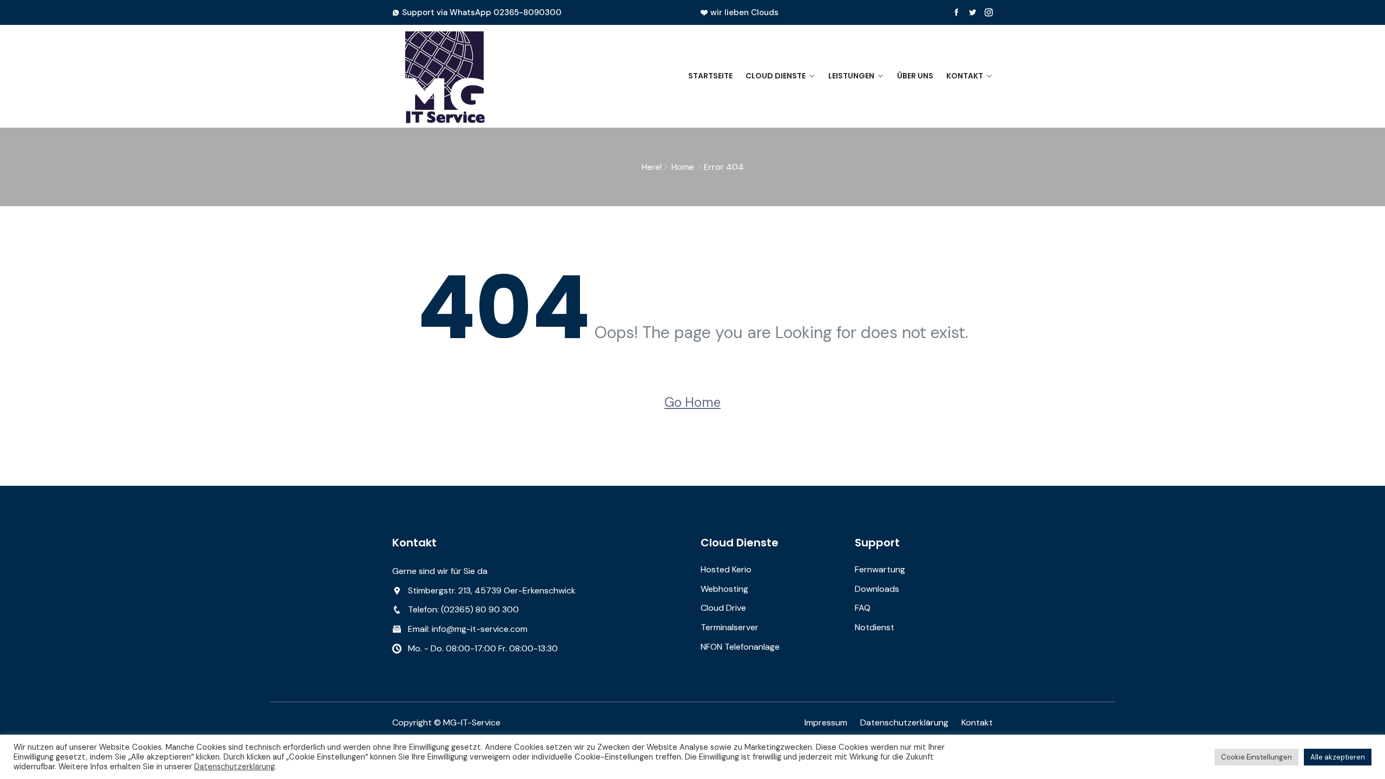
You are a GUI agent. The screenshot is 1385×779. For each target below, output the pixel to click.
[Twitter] (972, 12)
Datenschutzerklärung (904, 722)
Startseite (710, 75)
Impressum (825, 722)
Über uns (915, 75)
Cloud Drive (723, 607)
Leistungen (851, 75)
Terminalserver (730, 627)
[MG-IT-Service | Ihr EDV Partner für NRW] (461, 76)
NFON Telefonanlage (740, 646)
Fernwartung (880, 569)
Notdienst (874, 627)
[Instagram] (989, 12)
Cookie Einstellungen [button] (1256, 757)
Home (682, 167)
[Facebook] (956, 12)
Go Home (692, 402)
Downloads (877, 589)
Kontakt (964, 75)
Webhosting (724, 589)
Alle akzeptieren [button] (1337, 757)
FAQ (862, 607)
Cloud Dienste (776, 75)
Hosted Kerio (726, 569)
